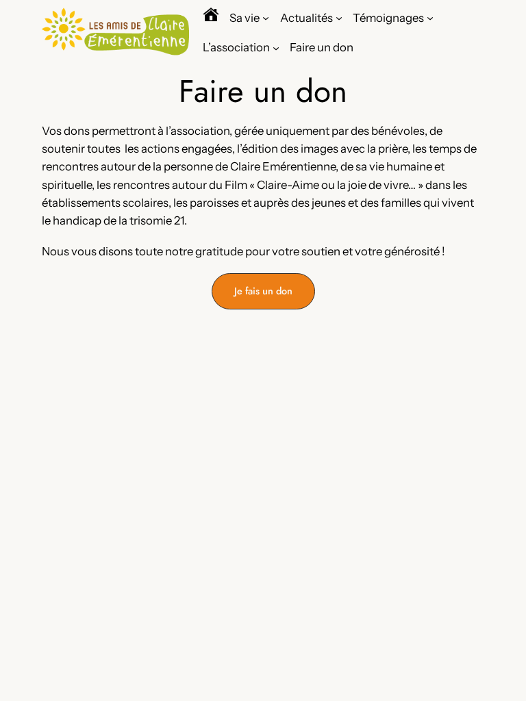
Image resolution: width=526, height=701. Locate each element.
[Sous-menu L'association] (276, 47)
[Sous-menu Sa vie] (265, 17)
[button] (263, 291)
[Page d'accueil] (211, 17)
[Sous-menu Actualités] (339, 17)
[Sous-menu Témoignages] (430, 17)
